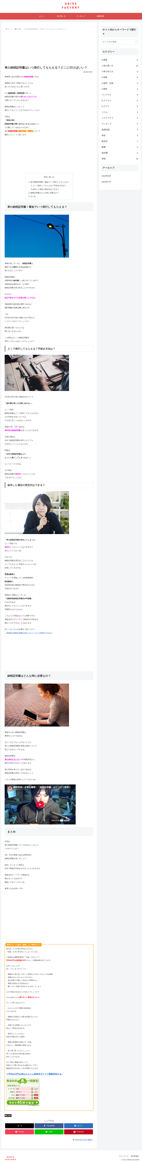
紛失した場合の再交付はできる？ (46, 189)
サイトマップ (123, 1156)
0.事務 (9, 1115)
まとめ (33, 196)
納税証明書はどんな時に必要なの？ (44, 193)
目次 (46, 177)
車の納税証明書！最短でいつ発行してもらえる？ (49, 182)
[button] (136, 42)
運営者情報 (135, 1156)
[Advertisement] (49, 47)
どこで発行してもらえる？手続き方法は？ (49, 185)
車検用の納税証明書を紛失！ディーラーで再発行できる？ (29, 633)
